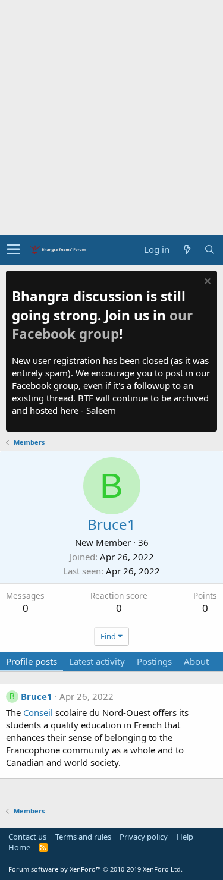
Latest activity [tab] (97, 661)
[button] (13, 250)
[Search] (209, 249)
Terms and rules (83, 836)
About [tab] (196, 661)
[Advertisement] (111, 117)
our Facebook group (102, 325)
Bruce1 (36, 696)
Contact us (27, 836)
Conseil (39, 712)
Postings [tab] (154, 661)
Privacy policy (144, 836)
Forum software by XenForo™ (95, 869)
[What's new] (186, 249)
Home (19, 847)
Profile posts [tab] (31, 661)
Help (185, 836)
